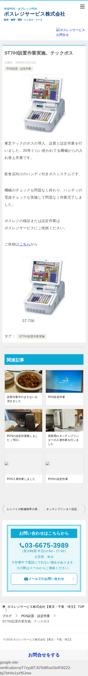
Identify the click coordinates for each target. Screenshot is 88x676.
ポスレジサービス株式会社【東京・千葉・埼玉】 (38, 14)
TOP (45, 606)
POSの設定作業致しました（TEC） (22, 438)
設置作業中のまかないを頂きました (22, 399)
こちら (24, 244)
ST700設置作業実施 (31, 336)
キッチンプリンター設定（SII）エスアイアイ (66, 509)
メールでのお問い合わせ (46, 579)
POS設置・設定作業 (19, 68)
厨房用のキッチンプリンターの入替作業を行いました (63, 440)
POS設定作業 (56, 397)
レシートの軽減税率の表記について (25, 509)
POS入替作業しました (21, 479)
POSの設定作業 (58, 479)
